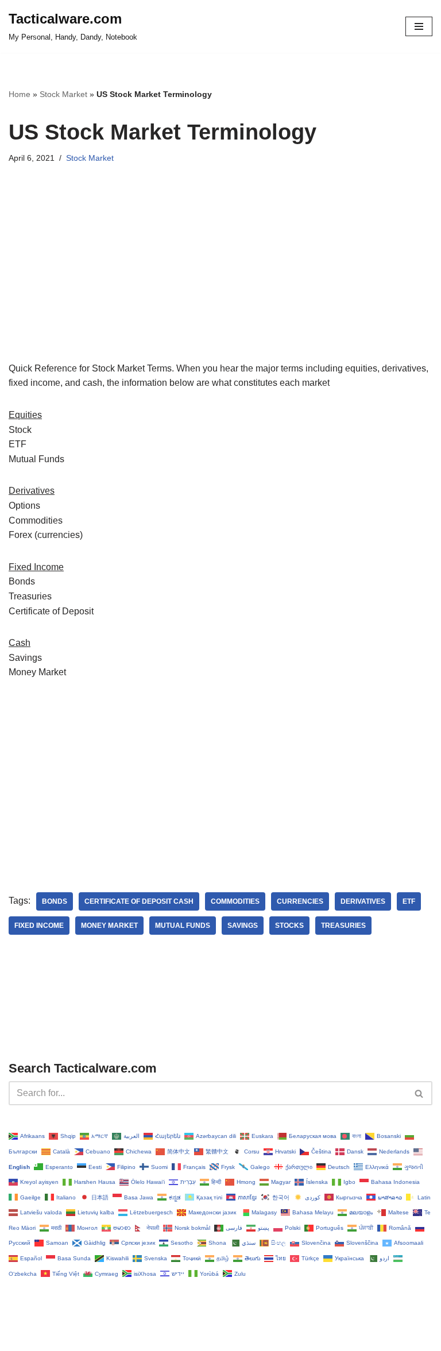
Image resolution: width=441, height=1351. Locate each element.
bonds (54, 901)
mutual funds (182, 926)
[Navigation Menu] (418, 26)
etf (409, 901)
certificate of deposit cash (139, 901)
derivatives (363, 901)
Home (19, 94)
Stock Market (63, 94)
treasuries (343, 926)
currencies (300, 901)
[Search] (419, 1093)
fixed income (39, 926)
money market (109, 926)
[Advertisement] (220, 280)
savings (242, 926)
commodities (235, 901)
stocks (289, 926)
